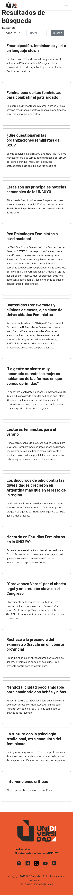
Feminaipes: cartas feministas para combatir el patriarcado (33, 95)
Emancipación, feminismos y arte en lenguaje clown (36, 48)
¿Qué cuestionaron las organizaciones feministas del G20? (33, 140)
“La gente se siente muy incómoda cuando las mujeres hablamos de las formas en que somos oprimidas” (34, 376)
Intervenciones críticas (27, 781)
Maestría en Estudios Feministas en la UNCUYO (35, 539)
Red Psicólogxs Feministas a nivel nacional (32, 236)
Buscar (57, 33)
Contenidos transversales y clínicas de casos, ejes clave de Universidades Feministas (34, 309)
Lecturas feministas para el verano (31, 432)
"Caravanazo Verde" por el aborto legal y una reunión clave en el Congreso (36, 588)
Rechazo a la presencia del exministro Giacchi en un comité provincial (35, 644)
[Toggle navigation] (66, 4)
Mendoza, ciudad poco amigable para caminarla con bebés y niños (36, 689)
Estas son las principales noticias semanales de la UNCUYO (36, 189)
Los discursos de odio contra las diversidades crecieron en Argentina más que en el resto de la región (36, 487)
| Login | (48, 884)
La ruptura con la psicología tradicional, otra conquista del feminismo (33, 738)
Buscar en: (8, 28)
